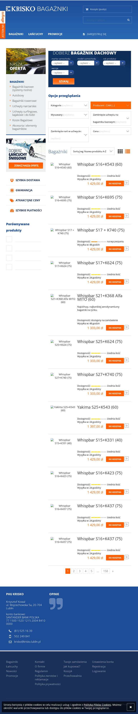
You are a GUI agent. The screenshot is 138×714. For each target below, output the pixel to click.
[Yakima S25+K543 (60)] (63, 409)
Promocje (12, 676)
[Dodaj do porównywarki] (127, 183)
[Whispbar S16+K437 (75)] (63, 507)
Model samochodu (86, 59)
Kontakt (39, 661)
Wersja (55, 68)
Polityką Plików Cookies (97, 704)
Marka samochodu (61, 59)
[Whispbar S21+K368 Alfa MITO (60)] (63, 299)
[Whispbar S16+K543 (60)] (63, 166)
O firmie (40, 666)
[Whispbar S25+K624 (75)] (63, 343)
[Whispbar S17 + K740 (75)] (63, 231)
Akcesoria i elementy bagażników (24, 127)
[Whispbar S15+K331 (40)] (63, 441)
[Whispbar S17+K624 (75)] (63, 264)
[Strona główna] (36, 8)
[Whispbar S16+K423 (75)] (63, 474)
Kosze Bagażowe (22, 120)
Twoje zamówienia (75, 661)
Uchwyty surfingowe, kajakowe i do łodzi (24, 113)
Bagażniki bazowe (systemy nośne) (23, 88)
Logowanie (99, 671)
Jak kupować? (72, 666)
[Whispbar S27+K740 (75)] (63, 376)
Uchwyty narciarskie (24, 106)
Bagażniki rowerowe (24, 100)
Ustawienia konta (103, 661)
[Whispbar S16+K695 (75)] (63, 199)
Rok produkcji (109, 59)
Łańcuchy (12, 666)
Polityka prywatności (48, 684)
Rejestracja (98, 666)
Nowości (11, 671)
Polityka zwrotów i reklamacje (46, 677)
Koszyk (68, 671)
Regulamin (41, 671)
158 (105, 571)
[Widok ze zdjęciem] (120, 151)
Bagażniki (17, 81)
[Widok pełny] (127, 151)
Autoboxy (18, 95)
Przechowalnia (73, 676)
